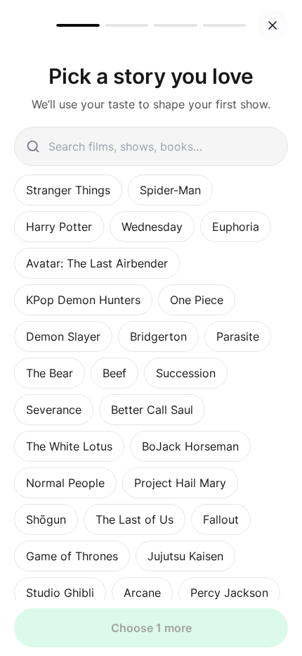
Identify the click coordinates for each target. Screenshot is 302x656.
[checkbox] (68, 190)
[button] (272, 25)
